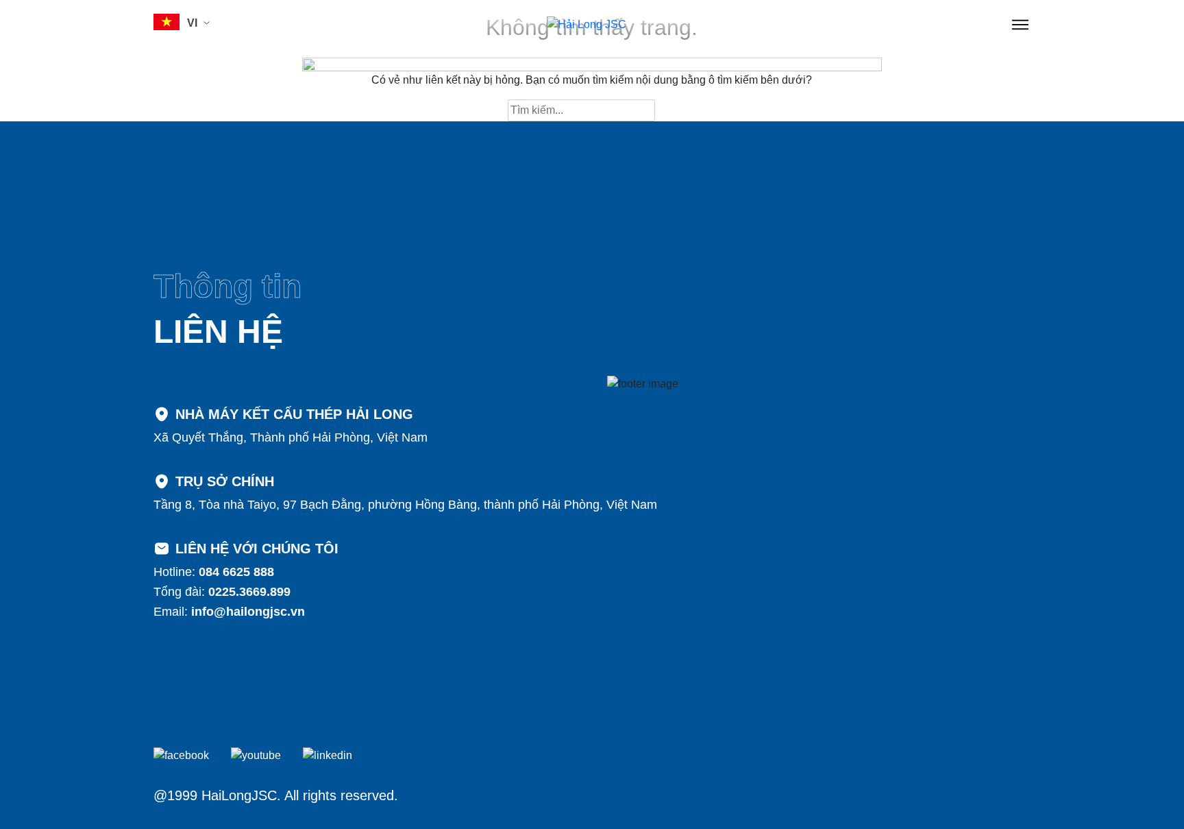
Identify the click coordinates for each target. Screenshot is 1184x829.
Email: (229, 611)
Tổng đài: (222, 592)
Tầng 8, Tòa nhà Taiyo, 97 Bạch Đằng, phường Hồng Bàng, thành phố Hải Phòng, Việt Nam (405, 505)
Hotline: (213, 572)
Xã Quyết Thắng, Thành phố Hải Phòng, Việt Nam (290, 437)
